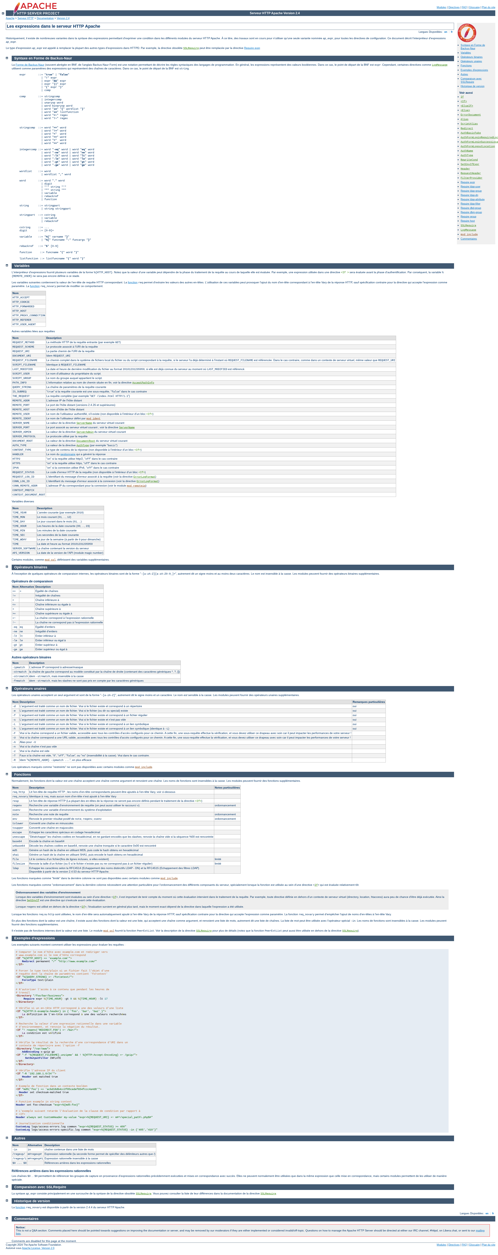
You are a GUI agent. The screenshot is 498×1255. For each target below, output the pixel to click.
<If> (464, 101)
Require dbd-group (471, 208)
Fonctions (466, 65)
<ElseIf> (467, 105)
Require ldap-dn (469, 195)
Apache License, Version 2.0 (38, 1248)
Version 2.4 (63, 18)
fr (451, 31)
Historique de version (472, 86)
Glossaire (474, 7)
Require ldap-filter (470, 203)
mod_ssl (50, 559)
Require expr (252, 47)
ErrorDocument (471, 114)
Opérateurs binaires (472, 57)
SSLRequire (191, 48)
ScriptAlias (469, 123)
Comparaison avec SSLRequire (471, 80)
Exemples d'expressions (474, 70)
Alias (464, 119)
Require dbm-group (471, 212)
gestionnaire (67, 454)
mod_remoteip (136, 485)
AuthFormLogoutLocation (478, 146)
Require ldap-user (470, 186)
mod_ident (93, 418)
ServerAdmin (85, 432)
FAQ (464, 7)
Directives (454, 7)
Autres (464, 74)
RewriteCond (469, 159)
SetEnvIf (33, 900)
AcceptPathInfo (143, 382)
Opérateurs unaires (471, 61)
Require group (468, 216)
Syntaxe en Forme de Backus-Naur (473, 47)
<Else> (465, 110)
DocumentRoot (85, 440)
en (446, 31)
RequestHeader (471, 173)
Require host (468, 220)
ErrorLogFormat (144, 476)
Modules (441, 7)
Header (465, 168)
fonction (133, 282)
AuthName (467, 150)
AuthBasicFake (471, 133)
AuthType (467, 155)
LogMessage (468, 230)
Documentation (45, 18)
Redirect (467, 128)
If (462, 96)
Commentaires (469, 238)
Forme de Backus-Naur (30, 64)
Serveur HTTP (26, 18)
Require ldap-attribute (473, 199)
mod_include (469, 234)
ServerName (84, 423)
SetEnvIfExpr (470, 164)
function (35, 286)
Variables (466, 52)
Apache (10, 18)
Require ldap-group (471, 190)
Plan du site (488, 7)
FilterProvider (471, 178)
